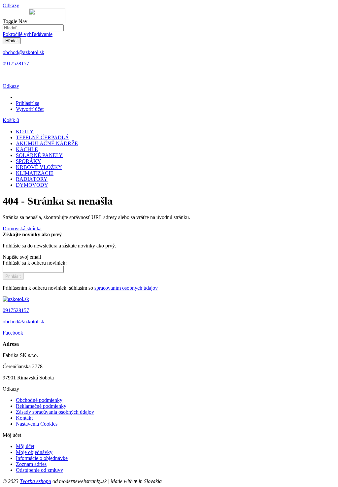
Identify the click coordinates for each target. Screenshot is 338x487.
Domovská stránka (22, 228)
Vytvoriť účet (30, 109)
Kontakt (24, 418)
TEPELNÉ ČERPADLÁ (42, 137)
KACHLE (27, 149)
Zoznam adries (31, 464)
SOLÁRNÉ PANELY (39, 155)
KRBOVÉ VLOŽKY (39, 167)
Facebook (13, 333)
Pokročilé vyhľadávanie (27, 34)
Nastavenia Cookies (36, 424)
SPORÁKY (28, 161)
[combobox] (33, 27)
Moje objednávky (34, 452)
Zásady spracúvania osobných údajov (55, 412)
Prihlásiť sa (27, 103)
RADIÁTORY (32, 179)
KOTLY (25, 131)
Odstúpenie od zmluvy (39, 470)
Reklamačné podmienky (41, 406)
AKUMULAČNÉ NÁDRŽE (47, 143)
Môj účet (25, 446)
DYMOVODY (32, 185)
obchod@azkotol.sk (23, 52)
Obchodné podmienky (39, 400)
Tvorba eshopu (35, 481)
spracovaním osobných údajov (126, 288)
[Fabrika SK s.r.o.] (16, 299)
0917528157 (16, 63)
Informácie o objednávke (42, 458)
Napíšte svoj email (22, 257)
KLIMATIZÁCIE (34, 173)
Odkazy (11, 5)
